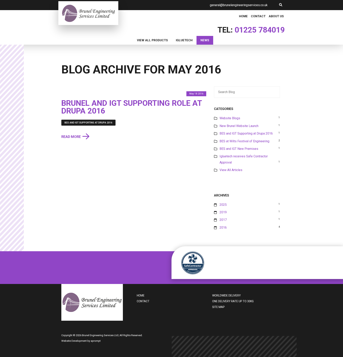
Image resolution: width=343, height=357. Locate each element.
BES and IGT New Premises (239, 149)
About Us (276, 16)
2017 (223, 220)
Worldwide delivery (226, 295)
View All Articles (231, 170)
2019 (223, 212)
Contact (258, 16)
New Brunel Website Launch (239, 126)
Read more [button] (71, 137)
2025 (223, 205)
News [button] (204, 40)
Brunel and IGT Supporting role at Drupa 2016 (131, 107)
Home (243, 16)
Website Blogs (230, 118)
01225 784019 (260, 30)
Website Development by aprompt (81, 340)
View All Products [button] (152, 40)
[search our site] (280, 5)
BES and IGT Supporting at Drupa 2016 (88, 122)
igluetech (184, 40)
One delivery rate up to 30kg (233, 301)
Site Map (218, 307)
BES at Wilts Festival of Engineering (244, 141)
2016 (223, 227)
